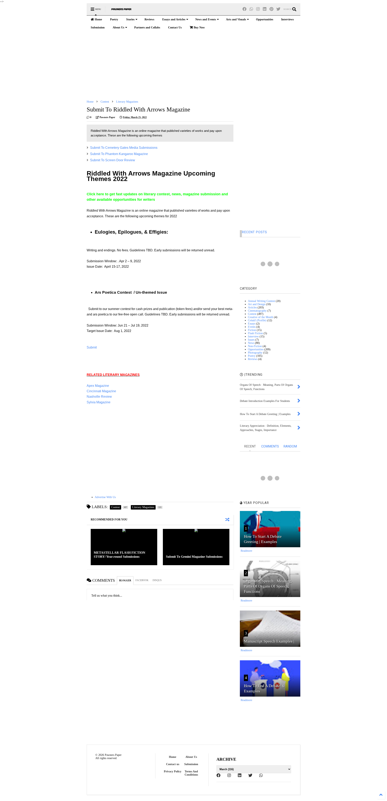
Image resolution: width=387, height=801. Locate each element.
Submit (92, 347)
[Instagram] (258, 9)
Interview (253, 336)
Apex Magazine (98, 385)
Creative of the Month (260, 317)
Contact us (172, 764)
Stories (130, 19)
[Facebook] (244, 9)
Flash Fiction (255, 333)
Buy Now (199, 27)
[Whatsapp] (251, 9)
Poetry (114, 19)
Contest (105, 101)
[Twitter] (278, 9)
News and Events (205, 19)
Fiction (252, 330)
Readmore (246, 550)
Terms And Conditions (191, 773)
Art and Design (256, 304)
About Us (118, 27)
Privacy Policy (172, 771)
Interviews (287, 19)
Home (98, 19)
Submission (98, 27)
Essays (251, 323)
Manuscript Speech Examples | (269, 641)
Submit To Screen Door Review (112, 160)
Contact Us (175, 27)
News (251, 342)
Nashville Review (99, 396)
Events (252, 326)
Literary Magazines (127, 101)
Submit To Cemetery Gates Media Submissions (123, 147)
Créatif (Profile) (257, 320)
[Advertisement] (193, 66)
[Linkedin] (264, 9)
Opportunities (264, 19)
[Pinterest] (271, 9)
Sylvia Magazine (98, 402)
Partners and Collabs (147, 27)
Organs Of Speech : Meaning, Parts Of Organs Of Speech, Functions (268, 586)
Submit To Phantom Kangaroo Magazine (119, 154)
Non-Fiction (255, 346)
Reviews (149, 19)
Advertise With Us (105, 497)
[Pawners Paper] (121, 11)
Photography (255, 352)
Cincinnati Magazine (101, 391)
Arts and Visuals (236, 19)
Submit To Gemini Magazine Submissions (194, 556)
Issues (251, 339)
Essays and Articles (173, 19)
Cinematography (257, 310)
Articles (252, 307)
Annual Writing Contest (261, 301)
